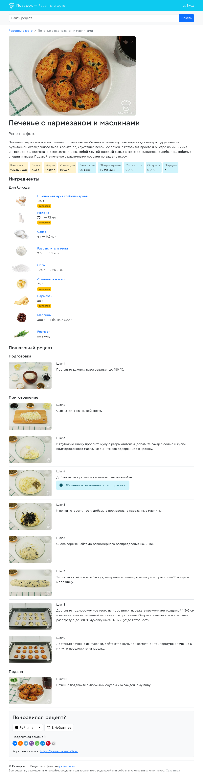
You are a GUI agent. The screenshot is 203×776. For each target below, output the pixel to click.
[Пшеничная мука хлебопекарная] (21, 201)
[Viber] (31, 743)
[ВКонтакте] (14, 743)
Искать (186, 18)
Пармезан (44, 296)
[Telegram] (26, 743)
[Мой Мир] (42, 743)
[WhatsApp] (37, 743)
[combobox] (94, 18)
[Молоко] (21, 218)
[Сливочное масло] (21, 284)
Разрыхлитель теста (52, 248)
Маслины (44, 315)
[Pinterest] (48, 743)
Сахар (42, 231)
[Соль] (21, 267)
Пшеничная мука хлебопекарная (62, 196)
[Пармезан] (21, 301)
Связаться (173, 770)
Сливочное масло (51, 279)
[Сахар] (21, 234)
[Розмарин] (21, 334)
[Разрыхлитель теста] (21, 251)
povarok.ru (67, 766)
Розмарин (44, 331)
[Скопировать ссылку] (53, 743)
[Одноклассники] (20, 743)
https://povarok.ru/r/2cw (59, 751)
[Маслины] (21, 317)
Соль (41, 265)
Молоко (43, 212)
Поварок (40, 6)
